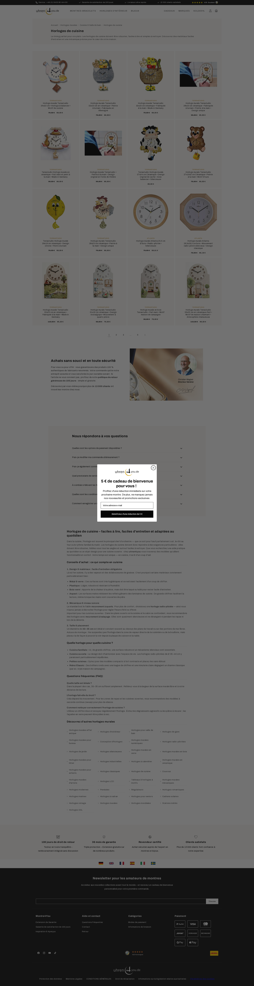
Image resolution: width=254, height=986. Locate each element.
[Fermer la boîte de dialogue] (153, 467)
